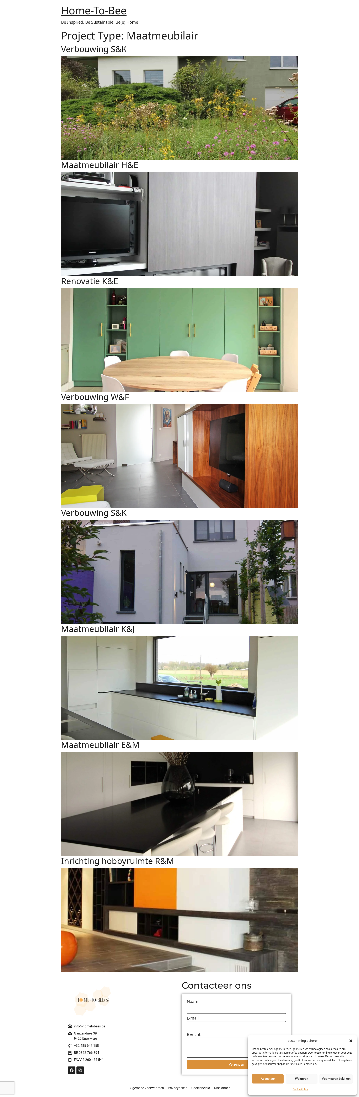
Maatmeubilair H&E (99, 165)
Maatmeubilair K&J (98, 628)
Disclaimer (222, 1088)
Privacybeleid (177, 1088)
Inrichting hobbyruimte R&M (117, 860)
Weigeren (301, 1079)
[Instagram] (80, 1070)
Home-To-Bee (94, 10)
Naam (192, 1001)
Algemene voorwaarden (146, 1088)
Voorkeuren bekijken (336, 1079)
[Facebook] (71, 1070)
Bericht (193, 1034)
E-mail (193, 1018)
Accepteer (268, 1079)
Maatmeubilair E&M (100, 744)
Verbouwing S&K (94, 49)
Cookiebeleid (200, 1088)
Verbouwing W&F (95, 396)
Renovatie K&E (89, 281)
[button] (351, 1040)
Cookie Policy (300, 1089)
